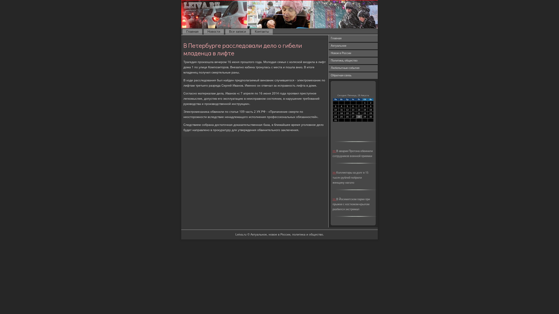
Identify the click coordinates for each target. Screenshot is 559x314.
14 (359, 110)
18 (341, 113)
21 (359, 113)
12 (347, 110)
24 (335, 117)
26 (347, 117)
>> (334, 151)
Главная (192, 32)
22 (365, 113)
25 (341, 117)
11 (341, 110)
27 (353, 117)
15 (365, 110)
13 (353, 110)
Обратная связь (341, 75)
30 (370, 117)
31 (335, 120)
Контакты (262, 32)
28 (359, 117)
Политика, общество (344, 60)
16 (370, 110)
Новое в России (341, 53)
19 (347, 113)
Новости (213, 32)
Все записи (237, 32)
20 (353, 113)
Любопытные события (345, 68)
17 (335, 113)
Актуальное (338, 45)
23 (370, 113)
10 (335, 110)
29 (365, 117)
